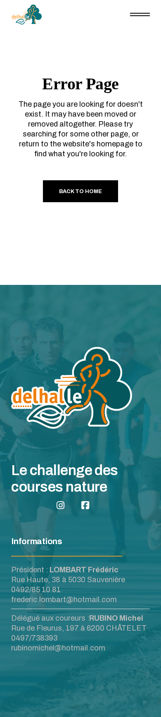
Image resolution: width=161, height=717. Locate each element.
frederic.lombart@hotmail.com (64, 599)
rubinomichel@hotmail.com (58, 648)
